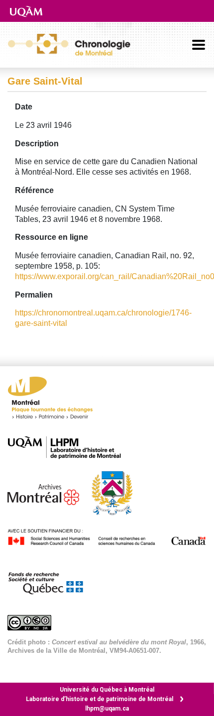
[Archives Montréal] (48, 492)
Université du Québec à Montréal (107, 689)
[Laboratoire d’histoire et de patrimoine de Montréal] (69, 447)
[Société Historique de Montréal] (117, 492)
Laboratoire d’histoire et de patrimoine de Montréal (99, 699)
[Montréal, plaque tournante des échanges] (55, 400)
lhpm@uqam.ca (107, 708)
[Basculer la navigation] (198, 44)
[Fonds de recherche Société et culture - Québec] (50, 581)
